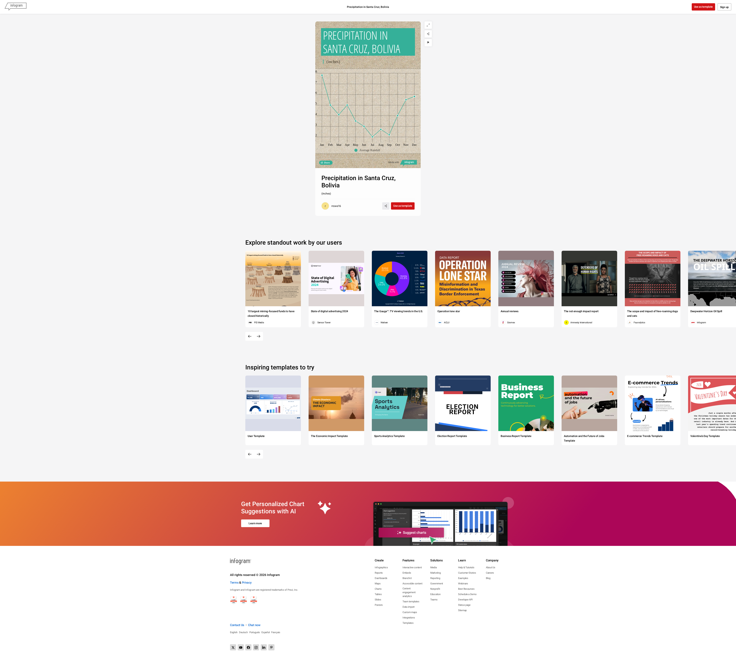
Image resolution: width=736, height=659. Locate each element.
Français (275, 632)
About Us (490, 567)
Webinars (463, 583)
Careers (490, 572)
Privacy (247, 582)
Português (254, 632)
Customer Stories (467, 572)
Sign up (724, 7)
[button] (368, 150)
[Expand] (428, 25)
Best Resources (466, 588)
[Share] (428, 34)
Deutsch (243, 632)
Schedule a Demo (467, 594)
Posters (379, 604)
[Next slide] (258, 336)
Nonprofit (435, 588)
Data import (408, 606)
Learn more (255, 523)
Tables (378, 594)
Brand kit (407, 578)
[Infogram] (15, 7)
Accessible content (412, 583)
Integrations (408, 617)
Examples (463, 578)
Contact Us (237, 625)
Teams (434, 599)
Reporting (435, 578)
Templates (407, 622)
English (233, 632)
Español (265, 632)
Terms (234, 582)
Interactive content (412, 567)
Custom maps (409, 612)
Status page (464, 604)
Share (327, 162)
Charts (378, 588)
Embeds (406, 572)
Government (436, 583)
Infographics (381, 567)
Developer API (465, 599)
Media (433, 567)
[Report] (428, 42)
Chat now (254, 625)
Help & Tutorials (466, 567)
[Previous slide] (249, 336)
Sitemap (462, 610)
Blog (488, 578)
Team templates (410, 601)
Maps (378, 583)
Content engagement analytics (409, 592)
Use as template (703, 6)
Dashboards (381, 578)
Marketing (435, 572)
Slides (378, 599)
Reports (379, 572)
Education (435, 594)
